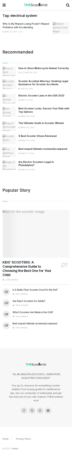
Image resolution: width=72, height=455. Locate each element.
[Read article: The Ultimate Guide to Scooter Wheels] (9, 126)
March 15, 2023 (27, 127)
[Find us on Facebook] (24, 411)
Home (6, 438)
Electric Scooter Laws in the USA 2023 (41, 95)
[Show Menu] (4, 5)
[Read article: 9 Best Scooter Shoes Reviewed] (9, 139)
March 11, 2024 (27, 153)
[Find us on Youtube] (48, 411)
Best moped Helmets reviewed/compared (42, 148)
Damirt (15, 448)
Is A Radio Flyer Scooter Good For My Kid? (35, 289)
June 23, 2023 (26, 89)
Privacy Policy (23, 438)
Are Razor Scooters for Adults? (29, 301)
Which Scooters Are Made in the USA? (33, 312)
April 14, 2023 (26, 100)
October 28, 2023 (28, 72)
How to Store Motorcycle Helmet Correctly (43, 68)
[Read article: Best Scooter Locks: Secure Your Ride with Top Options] (9, 111)
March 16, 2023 (27, 170)
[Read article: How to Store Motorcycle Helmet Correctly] (9, 71)
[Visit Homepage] (36, 5)
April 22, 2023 (10, 32)
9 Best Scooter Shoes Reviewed (37, 136)
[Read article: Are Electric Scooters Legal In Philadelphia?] (9, 165)
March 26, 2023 (27, 116)
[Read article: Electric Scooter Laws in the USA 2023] (9, 98)
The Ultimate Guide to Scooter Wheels (41, 123)
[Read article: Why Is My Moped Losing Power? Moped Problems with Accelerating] (61, 28)
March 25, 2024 (27, 140)
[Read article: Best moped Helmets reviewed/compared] (9, 152)
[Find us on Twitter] (32, 411)
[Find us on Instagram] (40, 411)
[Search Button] (67, 5)
